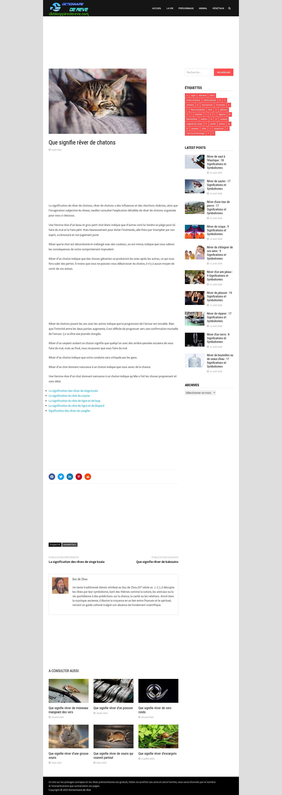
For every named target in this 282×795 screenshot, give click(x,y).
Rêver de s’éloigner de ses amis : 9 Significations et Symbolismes (220, 253)
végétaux (218, 8)
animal (203, 8)
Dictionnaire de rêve (80, 789)
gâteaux (223, 109)
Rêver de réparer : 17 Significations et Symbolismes (219, 317)
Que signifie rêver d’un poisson (113, 708)
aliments (202, 95)
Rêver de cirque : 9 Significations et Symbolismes (218, 230)
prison (222, 123)
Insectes (198, 114)
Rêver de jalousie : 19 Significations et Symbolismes (219, 296)
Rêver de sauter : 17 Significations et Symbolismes (218, 184)
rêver (204, 128)
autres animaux (193, 100)
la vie (170, 8)
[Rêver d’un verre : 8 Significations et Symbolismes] (194, 335)
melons (204, 119)
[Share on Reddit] (88, 476)
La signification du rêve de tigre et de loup (74, 401)
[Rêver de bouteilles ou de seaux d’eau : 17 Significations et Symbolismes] (194, 356)
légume (222, 114)
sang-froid (218, 128)
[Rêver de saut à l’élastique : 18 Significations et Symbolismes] (194, 157)
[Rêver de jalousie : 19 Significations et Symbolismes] (194, 293)
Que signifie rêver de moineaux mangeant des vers (68, 710)
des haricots (207, 104)
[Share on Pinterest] (79, 476)
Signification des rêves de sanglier (69, 411)
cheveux (190, 104)
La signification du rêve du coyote (69, 396)
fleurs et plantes (198, 109)
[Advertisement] (141, 39)
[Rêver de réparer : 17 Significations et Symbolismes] (194, 314)
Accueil (156, 8)
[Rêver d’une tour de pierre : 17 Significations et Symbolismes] (194, 202)
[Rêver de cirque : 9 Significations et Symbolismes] (194, 227)
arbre (212, 95)
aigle (193, 95)
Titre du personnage (195, 133)
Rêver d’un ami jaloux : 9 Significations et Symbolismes (220, 275)
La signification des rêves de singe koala (73, 391)
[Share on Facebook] (52, 476)
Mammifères (69, 544)
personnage (186, 8)
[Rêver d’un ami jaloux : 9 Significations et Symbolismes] (194, 272)
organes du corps (194, 123)
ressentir (194, 128)
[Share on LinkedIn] (70, 476)
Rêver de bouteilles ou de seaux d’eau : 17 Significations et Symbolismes (220, 360)
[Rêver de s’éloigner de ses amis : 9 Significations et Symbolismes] (194, 248)
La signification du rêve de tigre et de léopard (76, 405)
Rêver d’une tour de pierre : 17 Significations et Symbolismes (218, 207)
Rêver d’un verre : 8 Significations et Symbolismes (218, 338)
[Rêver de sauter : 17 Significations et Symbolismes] (194, 181)
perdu (213, 123)
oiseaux (223, 119)
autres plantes (210, 100)
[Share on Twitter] (61, 476)
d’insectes (220, 104)
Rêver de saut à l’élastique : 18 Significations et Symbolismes (216, 162)
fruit (210, 109)
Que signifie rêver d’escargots (157, 753)
